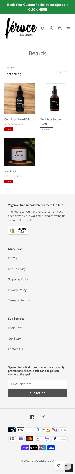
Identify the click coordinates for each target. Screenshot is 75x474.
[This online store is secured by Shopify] (18, 233)
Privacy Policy (17, 290)
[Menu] (68, 28)
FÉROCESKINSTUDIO (42, 460)
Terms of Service (19, 300)
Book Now (15, 328)
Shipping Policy (18, 279)
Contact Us (15, 349)
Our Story (14, 338)
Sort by (9, 67)
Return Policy (17, 269)
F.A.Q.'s (12, 258)
